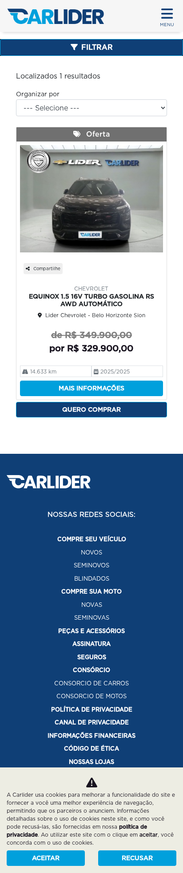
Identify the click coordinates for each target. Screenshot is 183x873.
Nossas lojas (91, 762)
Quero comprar (91, 409)
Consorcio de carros (91, 683)
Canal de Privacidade (92, 722)
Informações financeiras (91, 735)
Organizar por (38, 94)
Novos (91, 552)
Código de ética (91, 748)
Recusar (137, 857)
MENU (167, 24)
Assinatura (91, 644)
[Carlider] (55, 16)
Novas (91, 605)
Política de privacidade (91, 709)
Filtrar (97, 47)
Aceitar (46, 857)
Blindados (91, 578)
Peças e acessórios (91, 631)
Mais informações (91, 388)
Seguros (91, 657)
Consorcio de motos (91, 696)
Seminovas (91, 617)
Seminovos (91, 565)
